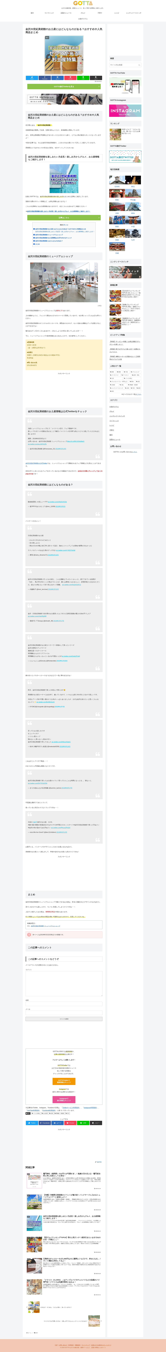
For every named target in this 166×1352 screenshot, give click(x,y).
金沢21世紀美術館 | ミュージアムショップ (45, 926)
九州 (133, 240)
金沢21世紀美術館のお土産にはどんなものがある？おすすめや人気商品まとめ (60, 229)
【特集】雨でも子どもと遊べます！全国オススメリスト (125, 350)
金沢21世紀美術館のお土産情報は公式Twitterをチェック (53, 238)
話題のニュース (115, 439)
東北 (133, 186)
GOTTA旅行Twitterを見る (64, 86)
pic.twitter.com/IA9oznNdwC (61, 742)
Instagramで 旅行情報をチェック (64, 1099)
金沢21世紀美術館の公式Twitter (36, 463)
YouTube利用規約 (33, 1110)
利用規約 (71, 1345)
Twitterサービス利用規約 (70, 1107)
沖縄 (117, 253)
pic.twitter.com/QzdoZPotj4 (71, 656)
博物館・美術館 (60, 1113)
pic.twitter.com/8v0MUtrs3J (45, 702)
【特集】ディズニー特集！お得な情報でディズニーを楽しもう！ (125, 343)
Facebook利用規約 (48, 1110)
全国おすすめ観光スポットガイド (101, 1345)
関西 (117, 226)
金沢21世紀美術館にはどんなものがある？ (49, 241)
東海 (133, 213)
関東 (117, 200)
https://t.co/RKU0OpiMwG (75, 441)
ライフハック (114, 421)
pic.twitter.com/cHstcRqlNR (37, 616)
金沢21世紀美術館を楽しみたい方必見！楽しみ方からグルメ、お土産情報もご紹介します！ (58, 211)
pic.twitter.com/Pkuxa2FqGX (60, 827)
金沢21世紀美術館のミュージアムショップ (49, 235)
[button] (139, 65)
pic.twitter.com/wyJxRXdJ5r (37, 444)
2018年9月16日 (65, 746)
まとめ (37, 244)
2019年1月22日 (62, 661)
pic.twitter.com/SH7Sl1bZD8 (37, 783)
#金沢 (35, 822)
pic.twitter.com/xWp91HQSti (57, 502)
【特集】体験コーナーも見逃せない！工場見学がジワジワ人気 (125, 358)
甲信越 (133, 200)
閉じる (66, 225)
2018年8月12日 (61, 832)
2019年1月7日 (60, 706)
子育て (112, 430)
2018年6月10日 (53, 555)
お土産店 (45, 1113)
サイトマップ (86, 1345)
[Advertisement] (64, 388)
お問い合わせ (63, 1345)
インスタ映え (36, 1113)
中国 (133, 226)
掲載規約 (77, 1345)
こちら (139, 394)
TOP (56, 1345)
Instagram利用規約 (90, 1107)
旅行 (29, 1113)
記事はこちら (64, 218)
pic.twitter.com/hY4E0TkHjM (65, 550)
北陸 (52, 1113)
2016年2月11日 (53, 589)
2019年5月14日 (61, 449)
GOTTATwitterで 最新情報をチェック (64, 1081)
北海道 (117, 186)
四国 (117, 240)
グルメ (112, 411)
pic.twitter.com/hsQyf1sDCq (71, 585)
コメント (29, 969)
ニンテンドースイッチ (117, 416)
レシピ (112, 425)
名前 (27, 1000)
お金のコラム (114, 406)
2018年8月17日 (67, 788)
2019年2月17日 (58, 621)
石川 (68, 1113)
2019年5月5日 (60, 506)
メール (28, 1009)
